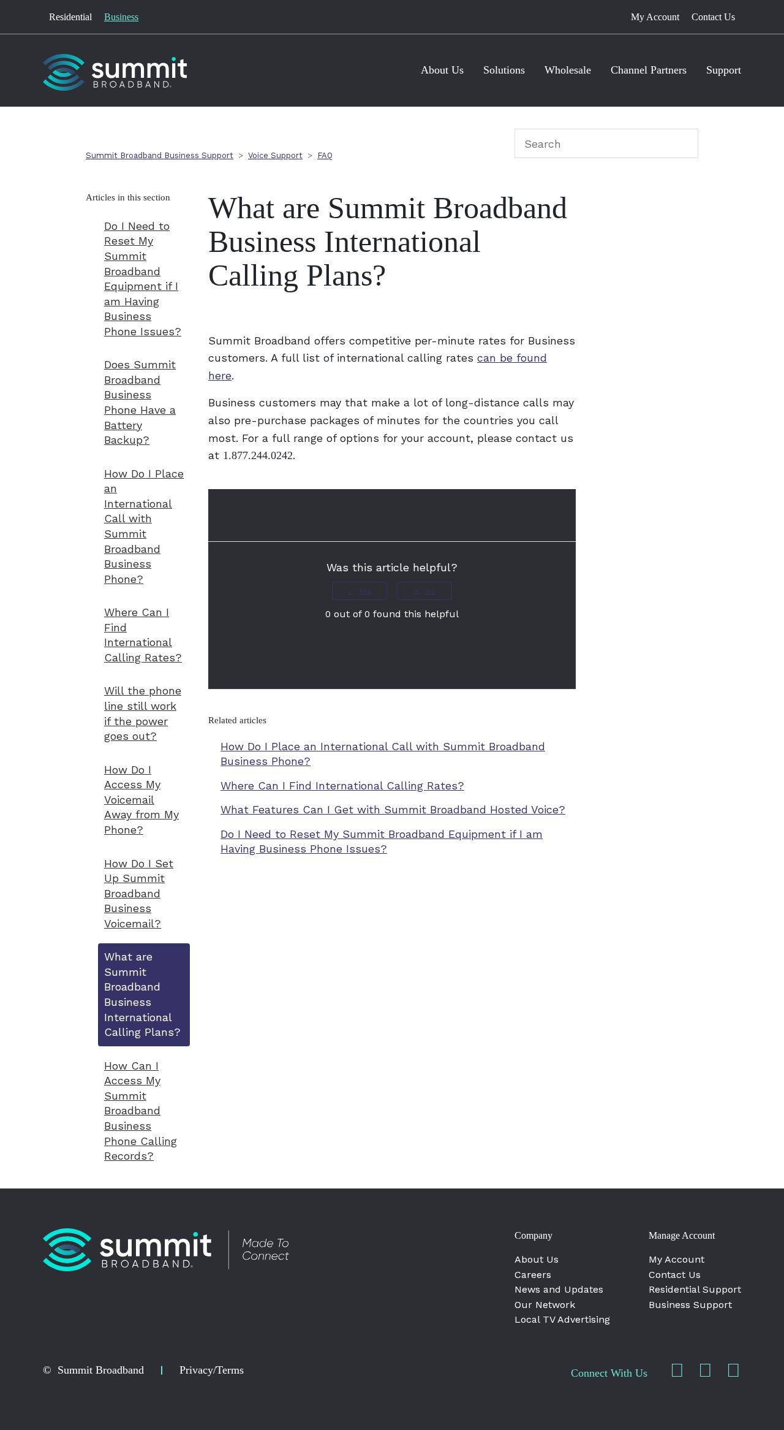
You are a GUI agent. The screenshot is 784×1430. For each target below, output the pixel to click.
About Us (442, 70)
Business (121, 17)
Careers (532, 1274)
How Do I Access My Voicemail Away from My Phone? (141, 799)
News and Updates (558, 1289)
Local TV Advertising (562, 1319)
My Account (655, 17)
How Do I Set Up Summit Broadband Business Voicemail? (138, 893)
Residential (70, 17)
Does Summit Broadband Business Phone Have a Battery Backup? (140, 402)
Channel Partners (649, 70)
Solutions (504, 70)
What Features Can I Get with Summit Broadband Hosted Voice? (393, 809)
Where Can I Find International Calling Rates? (143, 635)
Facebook (677, 1370)
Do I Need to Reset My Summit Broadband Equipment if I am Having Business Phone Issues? (142, 278)
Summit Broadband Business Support (159, 155)
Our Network (544, 1304)
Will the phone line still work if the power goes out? (142, 713)
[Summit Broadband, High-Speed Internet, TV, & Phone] (166, 1249)
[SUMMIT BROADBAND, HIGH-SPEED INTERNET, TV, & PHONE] (115, 72)
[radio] (359, 591)
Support (723, 70)
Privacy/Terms (211, 1370)
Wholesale (568, 70)
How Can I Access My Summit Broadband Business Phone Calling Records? (140, 1110)
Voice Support (275, 155)
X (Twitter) (733, 1370)
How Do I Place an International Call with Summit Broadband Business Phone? (144, 526)
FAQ (325, 155)
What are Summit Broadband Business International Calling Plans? (142, 994)
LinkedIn (705, 1370)
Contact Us (713, 17)
